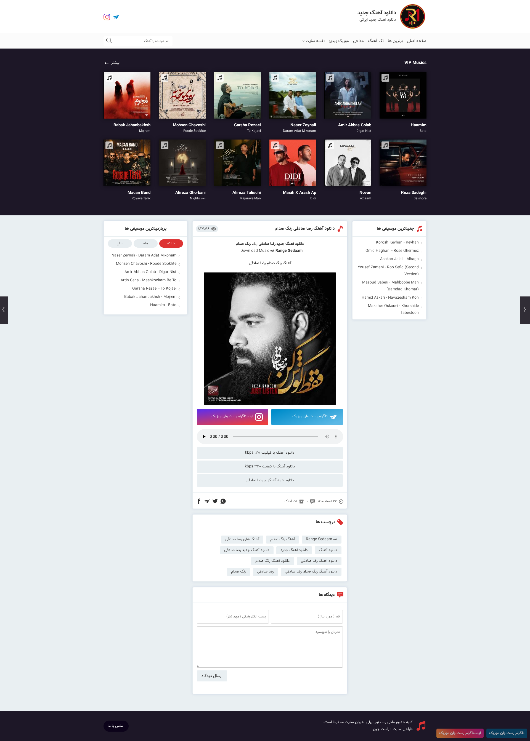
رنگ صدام (238, 572)
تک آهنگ (376, 41)
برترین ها (395, 41)
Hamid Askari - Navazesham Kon (390, 298)
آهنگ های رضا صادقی (242, 539)
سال (120, 243)
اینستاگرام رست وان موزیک (232, 416)
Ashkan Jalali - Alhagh (399, 259)
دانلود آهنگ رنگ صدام (272, 561)
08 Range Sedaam (286, 251)
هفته (171, 243)
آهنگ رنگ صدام (282, 539)
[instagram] (107, 17)
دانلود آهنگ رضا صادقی (319, 561)
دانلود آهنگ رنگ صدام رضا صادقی (311, 572)
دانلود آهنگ (328, 550)
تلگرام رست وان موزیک (310, 416)
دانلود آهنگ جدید (290, 244)
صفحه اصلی (416, 41)
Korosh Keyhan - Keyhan (397, 243)
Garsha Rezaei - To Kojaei (154, 289)
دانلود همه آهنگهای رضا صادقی (270, 480)
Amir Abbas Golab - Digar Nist (150, 272)
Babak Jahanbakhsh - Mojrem (150, 297)
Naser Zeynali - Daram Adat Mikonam (144, 256)
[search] (109, 41)
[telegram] (116, 17)
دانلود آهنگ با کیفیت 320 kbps (270, 467)
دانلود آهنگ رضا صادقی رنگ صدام (305, 228)
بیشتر (115, 63)
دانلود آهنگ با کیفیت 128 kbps (270, 453)
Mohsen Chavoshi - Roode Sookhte (146, 264)
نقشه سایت (315, 41)
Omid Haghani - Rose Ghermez (392, 251)
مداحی (358, 41)
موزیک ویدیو (339, 41)
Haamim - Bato (163, 305)
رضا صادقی (267, 244)
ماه (145, 243)
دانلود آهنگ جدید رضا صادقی (246, 550)
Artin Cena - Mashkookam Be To (148, 280)
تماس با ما (116, 726)
